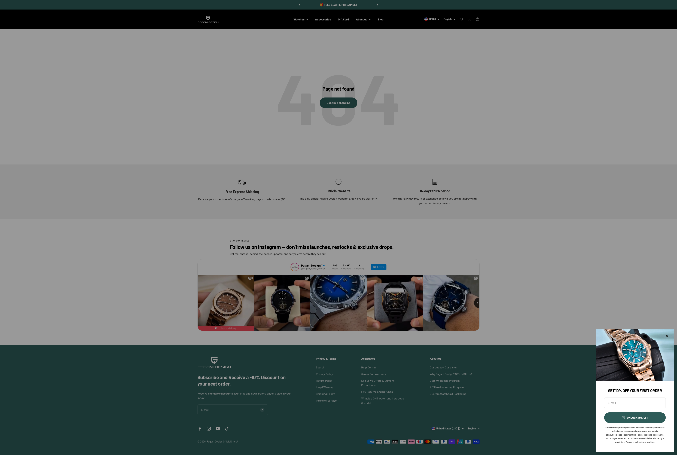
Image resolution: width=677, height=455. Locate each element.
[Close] (667, 336)
